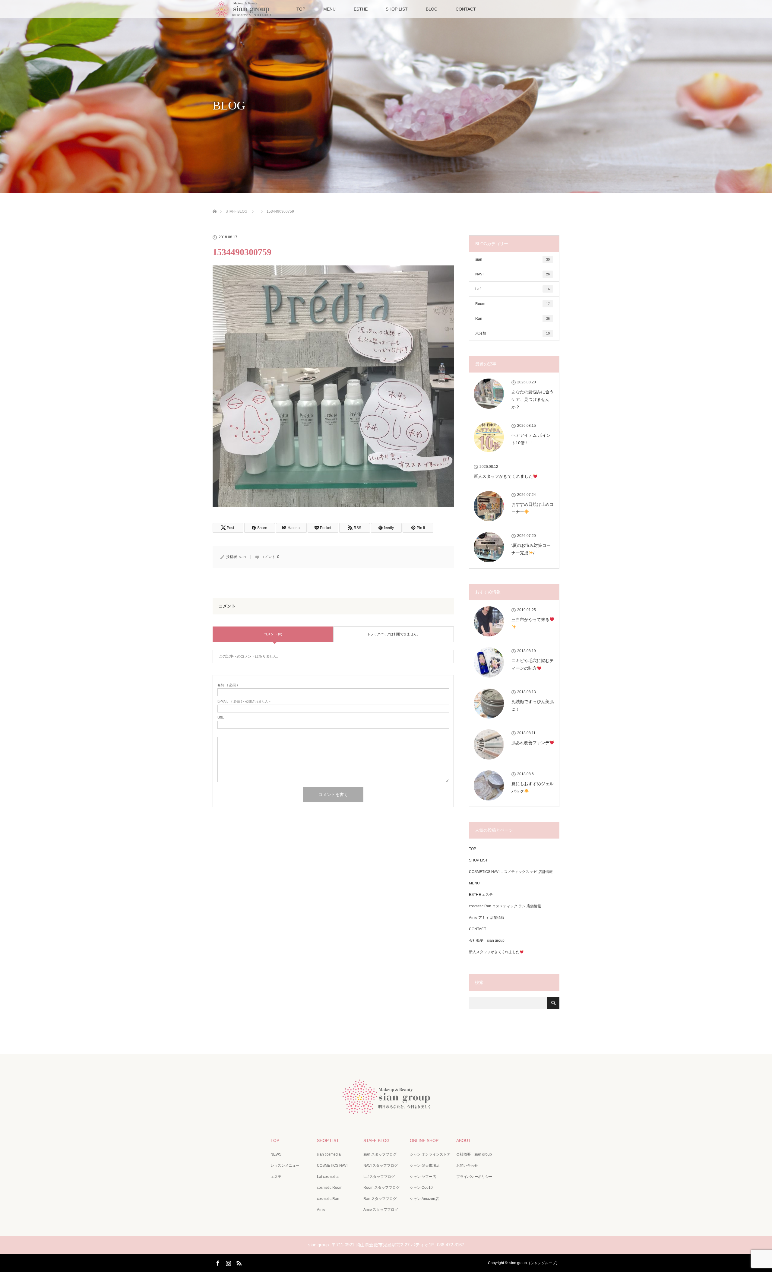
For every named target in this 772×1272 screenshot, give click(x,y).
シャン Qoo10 (421, 1187)
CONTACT (466, 9)
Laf (512, 289)
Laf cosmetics (328, 1177)
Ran (512, 318)
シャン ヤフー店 (423, 1177)
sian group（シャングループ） (534, 1263)
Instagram (227, 1262)
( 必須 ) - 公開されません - (244, 701)
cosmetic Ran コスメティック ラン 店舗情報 (505, 906)
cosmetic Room (329, 1187)
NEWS (276, 1154)
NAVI (512, 274)
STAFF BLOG (376, 1140)
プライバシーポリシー (474, 1177)
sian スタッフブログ (380, 1154)
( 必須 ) (227, 685)
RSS (238, 1262)
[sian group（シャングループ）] (386, 1109)
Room (512, 304)
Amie (321, 1209)
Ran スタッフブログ (380, 1199)
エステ (276, 1177)
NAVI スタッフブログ (380, 1165)
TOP (300, 9)
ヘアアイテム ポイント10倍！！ (531, 439)
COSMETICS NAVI (332, 1165)
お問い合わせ (467, 1165)
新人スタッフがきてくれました (503, 476)
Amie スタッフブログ (380, 1209)
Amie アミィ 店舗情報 (487, 917)
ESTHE (361, 9)
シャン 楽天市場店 (425, 1165)
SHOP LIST (397, 9)
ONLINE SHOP (424, 1140)
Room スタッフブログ (381, 1187)
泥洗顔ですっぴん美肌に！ (532, 705)
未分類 (512, 333)
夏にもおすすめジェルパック (532, 787)
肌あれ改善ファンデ (530, 742)
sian (242, 557)
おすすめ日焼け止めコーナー (532, 508)
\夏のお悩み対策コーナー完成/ (531, 549)
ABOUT (463, 1140)
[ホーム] (215, 204)
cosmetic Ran (328, 1199)
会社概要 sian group (487, 940)
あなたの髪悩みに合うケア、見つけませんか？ (532, 399)
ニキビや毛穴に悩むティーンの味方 (532, 664)
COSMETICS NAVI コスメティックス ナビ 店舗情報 (511, 872)
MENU (329, 9)
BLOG (432, 9)
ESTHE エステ (481, 895)
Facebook (217, 1262)
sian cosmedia (329, 1154)
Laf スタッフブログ (379, 1177)
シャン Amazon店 (424, 1199)
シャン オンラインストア (430, 1154)
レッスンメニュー (285, 1165)
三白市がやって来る (530, 619)
